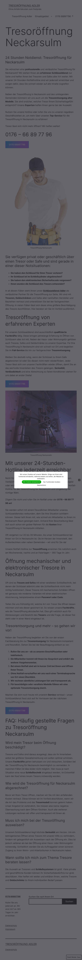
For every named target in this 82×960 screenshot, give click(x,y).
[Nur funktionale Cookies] (79, 480)
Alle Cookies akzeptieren (31, 482)
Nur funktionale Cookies (51, 482)
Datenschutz (41, 485)
